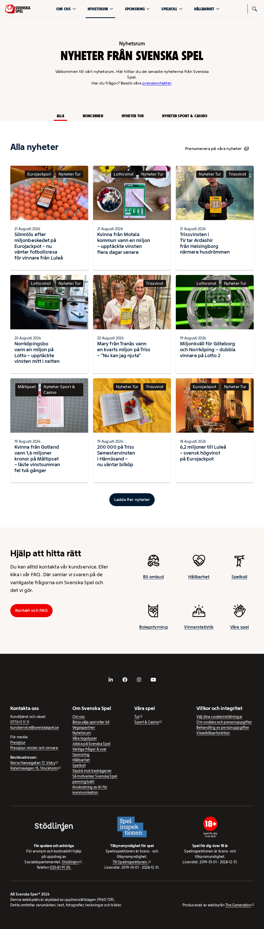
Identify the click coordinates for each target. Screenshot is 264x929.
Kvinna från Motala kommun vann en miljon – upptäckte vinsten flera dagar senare (123, 243)
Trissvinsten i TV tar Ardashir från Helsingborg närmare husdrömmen (205, 243)
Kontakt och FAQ (31, 610)
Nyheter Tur (133, 115)
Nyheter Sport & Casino (184, 115)
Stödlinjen (70, 862)
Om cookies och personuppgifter (224, 722)
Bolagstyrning (153, 627)
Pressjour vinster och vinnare (34, 748)
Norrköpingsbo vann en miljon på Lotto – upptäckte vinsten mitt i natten (37, 352)
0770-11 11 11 (19, 722)
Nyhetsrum (98, 8)
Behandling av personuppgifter (222, 727)
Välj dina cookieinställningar (219, 716)
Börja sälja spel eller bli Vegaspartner (91, 725)
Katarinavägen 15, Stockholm (34, 768)
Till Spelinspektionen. (130, 862)
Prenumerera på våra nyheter (213, 148)
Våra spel (239, 627)
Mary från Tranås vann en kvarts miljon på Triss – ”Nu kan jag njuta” (123, 349)
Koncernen (93, 115)
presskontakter (156, 83)
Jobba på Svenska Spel (91, 743)
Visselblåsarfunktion (213, 733)
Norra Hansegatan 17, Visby (32, 762)
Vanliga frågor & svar (89, 749)
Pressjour (18, 742)
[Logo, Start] (17, 9)
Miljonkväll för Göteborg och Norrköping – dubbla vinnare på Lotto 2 (207, 349)
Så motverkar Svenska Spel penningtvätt (94, 779)
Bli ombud (153, 577)
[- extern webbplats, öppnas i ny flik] (111, 679)
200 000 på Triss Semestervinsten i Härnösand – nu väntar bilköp (116, 455)
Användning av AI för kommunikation (89, 790)
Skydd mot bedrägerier (92, 770)
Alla (60, 115)
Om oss (63, 8)
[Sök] (254, 9)
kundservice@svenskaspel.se (34, 727)
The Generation (238, 905)
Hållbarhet (204, 8)
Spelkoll (169, 8)
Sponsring (135, 8)
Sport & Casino (146, 722)
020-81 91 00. (60, 867)
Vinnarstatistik (198, 627)
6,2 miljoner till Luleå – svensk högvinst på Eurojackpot (203, 453)
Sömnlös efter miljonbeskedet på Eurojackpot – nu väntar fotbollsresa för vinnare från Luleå (38, 246)
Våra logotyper (84, 738)
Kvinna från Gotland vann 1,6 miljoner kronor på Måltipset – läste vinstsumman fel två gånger (37, 458)
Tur (136, 716)
